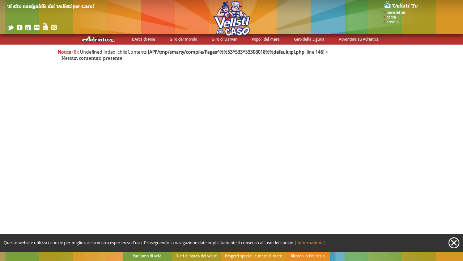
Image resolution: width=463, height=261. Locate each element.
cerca (391, 17)
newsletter (396, 13)
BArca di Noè (143, 39)
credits (393, 22)
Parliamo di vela (147, 256)
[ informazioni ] (310, 243)
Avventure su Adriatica (359, 39)
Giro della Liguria (309, 39)
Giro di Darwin (224, 39)
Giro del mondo (183, 39)
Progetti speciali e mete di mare (253, 256)
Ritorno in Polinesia (308, 256)
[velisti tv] (401, 8)
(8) (68, 52)
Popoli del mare (266, 39)
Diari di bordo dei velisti (196, 256)
